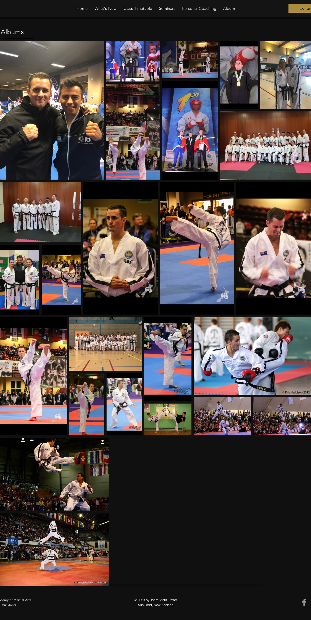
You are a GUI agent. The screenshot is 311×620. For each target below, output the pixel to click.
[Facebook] (304, 602)
